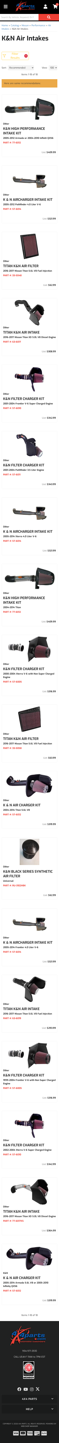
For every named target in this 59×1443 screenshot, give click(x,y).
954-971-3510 (29, 1351)
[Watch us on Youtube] (25, 1389)
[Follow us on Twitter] (38, 1389)
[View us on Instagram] (31, 1389)
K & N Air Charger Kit (21, 805)
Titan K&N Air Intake (21, 1009)
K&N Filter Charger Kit (23, 669)
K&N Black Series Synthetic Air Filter (28, 873)
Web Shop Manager (29, 1426)
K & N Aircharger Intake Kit (27, 942)
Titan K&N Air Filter (21, 738)
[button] (29, 1399)
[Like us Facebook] (19, 1389)
